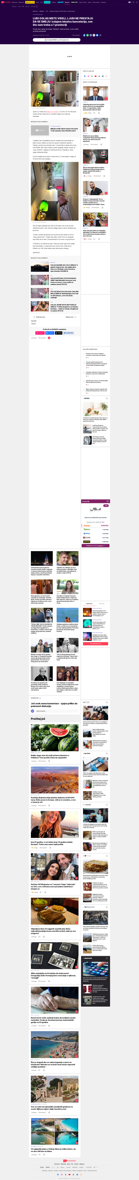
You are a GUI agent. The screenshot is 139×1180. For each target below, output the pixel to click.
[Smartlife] (74, 1167)
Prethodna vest (40, 317)
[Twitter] (92, 76)
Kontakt (56, 1170)
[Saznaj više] (107, 398)
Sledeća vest (69, 317)
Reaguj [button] (34, 338)
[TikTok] (99, 76)
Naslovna (35, 11)
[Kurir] (42, 1167)
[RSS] (106, 76)
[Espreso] (48, 1167)
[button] (76, 35)
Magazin (42, 11)
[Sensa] (81, 1167)
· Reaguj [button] (89, 113)
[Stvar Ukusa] (96, 1167)
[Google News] (103, 76)
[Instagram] (88, 76)
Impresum (50, 1170)
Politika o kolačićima (77, 1170)
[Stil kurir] (57, 1167)
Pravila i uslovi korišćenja (65, 1170)
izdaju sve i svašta (52, 111)
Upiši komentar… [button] (41, 711)
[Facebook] (85, 76)
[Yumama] (88, 1167)
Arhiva (85, 1170)
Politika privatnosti (92, 1170)
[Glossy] (62, 1167)
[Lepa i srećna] (68, 1167)
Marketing (44, 1170)
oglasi (33, 323)
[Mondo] (6, 2)
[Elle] (53, 1167)
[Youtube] (95, 76)
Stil (47, 11)
